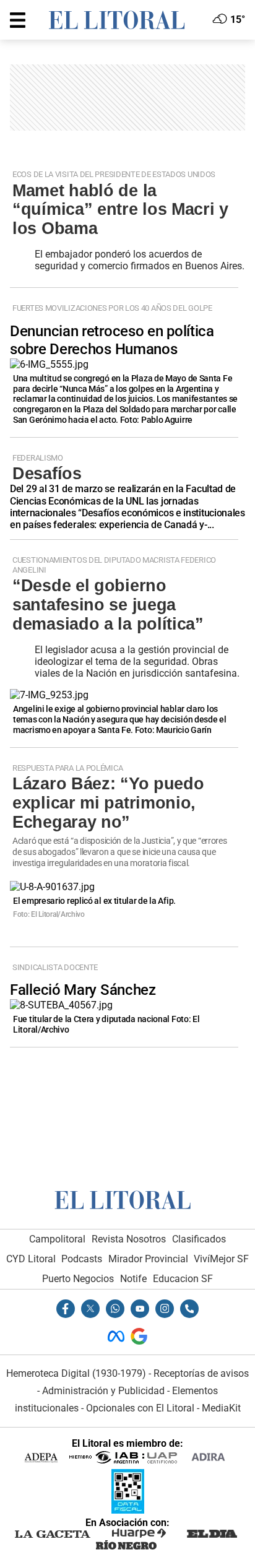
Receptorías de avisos (201, 1373)
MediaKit (221, 1408)
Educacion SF (183, 1279)
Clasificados (199, 1239)
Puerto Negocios (78, 1279)
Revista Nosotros (129, 1239)
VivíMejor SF (221, 1259)
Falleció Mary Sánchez (83, 990)
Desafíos (47, 473)
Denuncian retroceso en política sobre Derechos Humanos (112, 340)
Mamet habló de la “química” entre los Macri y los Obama (120, 209)
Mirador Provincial (148, 1259)
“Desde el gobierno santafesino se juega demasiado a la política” (108, 604)
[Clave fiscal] (127, 1510)
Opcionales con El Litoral (140, 1408)
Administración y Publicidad (103, 1391)
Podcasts (81, 1259)
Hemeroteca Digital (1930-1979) (76, 1373)
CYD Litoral (31, 1259)
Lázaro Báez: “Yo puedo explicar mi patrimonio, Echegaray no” (108, 802)
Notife (133, 1279)
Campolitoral (57, 1239)
